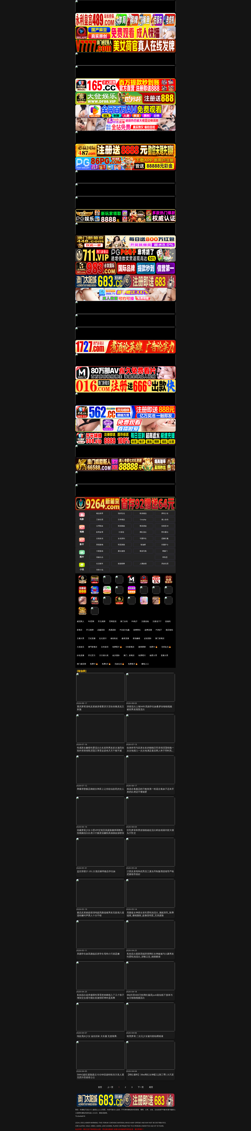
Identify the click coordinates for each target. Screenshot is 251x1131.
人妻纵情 (143, 563)
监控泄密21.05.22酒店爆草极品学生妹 (96, 871)
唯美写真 (143, 551)
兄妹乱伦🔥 (119, 664)
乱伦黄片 (103, 638)
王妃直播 (92, 638)
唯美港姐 (143, 526)
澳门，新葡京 (129, 655)
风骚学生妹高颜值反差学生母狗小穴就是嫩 (98, 953)
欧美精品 (143, 513)
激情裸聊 (142, 647)
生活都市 (99, 563)
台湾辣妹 (99, 526)
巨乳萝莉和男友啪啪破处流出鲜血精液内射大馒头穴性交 (150, 831)
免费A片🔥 (106, 664)
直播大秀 (164, 655)
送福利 (168, 621)
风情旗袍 (99, 544)
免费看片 (142, 655)
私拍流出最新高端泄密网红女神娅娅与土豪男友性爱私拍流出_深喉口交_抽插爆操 (150, 955)
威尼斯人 (80, 621)
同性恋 (164, 557)
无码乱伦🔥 (166, 647)
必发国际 (148, 638)
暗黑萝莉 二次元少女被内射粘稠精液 (145, 1036)
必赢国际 (101, 630)
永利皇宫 (105, 647)
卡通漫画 (99, 551)
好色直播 (80, 655)
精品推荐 (99, 513)
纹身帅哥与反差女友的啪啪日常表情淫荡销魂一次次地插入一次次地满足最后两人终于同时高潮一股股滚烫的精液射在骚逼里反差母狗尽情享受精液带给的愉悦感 (150, 752)
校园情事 (121, 563)
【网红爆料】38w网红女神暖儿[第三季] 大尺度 (150, 1074)
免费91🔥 (94, 664)
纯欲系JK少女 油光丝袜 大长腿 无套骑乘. (97, 1036)
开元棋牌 (101, 621)
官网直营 (113, 621)
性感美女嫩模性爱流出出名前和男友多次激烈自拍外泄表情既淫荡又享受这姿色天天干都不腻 (100, 749)
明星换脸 (121, 544)
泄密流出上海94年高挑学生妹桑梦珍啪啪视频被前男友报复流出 (149, 708)
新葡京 (79, 630)
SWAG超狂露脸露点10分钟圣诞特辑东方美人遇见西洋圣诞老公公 (100, 1076)
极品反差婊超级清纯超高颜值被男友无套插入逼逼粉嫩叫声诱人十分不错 (100, 914)
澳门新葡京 (159, 638)
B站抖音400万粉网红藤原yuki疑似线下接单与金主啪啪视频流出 (150, 996)
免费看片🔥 (117, 647)
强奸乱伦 (121, 513)
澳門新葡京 (92, 647)
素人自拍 (164, 519)
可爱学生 (143, 538)
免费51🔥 (153, 647)
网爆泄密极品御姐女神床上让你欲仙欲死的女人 (100, 788)
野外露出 (164, 532)
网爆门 (164, 551)
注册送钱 (145, 621)
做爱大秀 (153, 655)
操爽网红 (137, 630)
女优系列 (121, 538)
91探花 (121, 532)
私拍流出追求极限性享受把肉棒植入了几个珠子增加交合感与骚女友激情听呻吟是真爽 (100, 996)
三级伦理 (99, 519)
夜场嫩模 (136, 638)
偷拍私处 (114, 638)
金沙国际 (116, 655)
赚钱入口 (145, 664)
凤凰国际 (112, 630)
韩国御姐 (121, 526)
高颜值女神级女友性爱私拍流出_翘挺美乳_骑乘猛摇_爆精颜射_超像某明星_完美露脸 (150, 914)
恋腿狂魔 (164, 538)
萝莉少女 (164, 513)
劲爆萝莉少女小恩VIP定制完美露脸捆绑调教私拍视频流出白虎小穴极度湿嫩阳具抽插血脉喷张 (100, 831)
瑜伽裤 (143, 544)
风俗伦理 (164, 563)
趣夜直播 (125, 638)
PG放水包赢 (125, 630)
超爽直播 (148, 630)
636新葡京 (130, 647)
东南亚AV (165, 526)
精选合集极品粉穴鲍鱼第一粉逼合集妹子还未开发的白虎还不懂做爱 (150, 790)
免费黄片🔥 (133, 664)
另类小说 (99, 570)
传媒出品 (99, 557)
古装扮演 (99, 538)
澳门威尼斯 (81, 664)
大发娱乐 (80, 647)
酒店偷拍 (169, 630)
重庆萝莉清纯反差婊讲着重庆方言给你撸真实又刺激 (100, 708)
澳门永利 (124, 621)
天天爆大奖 (104, 655)
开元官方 (92, 655)
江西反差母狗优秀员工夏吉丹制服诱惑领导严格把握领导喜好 (150, 873)
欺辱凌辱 (99, 532)
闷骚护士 (164, 544)
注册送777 (157, 621)
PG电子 (135, 621)
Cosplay (143, 519)
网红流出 (143, 532)
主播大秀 (80, 638)
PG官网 (91, 621)
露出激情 (121, 551)
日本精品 (121, 519)
